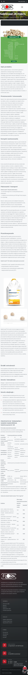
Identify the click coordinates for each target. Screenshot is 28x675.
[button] (22, 7)
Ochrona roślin (6, 603)
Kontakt (4, 637)
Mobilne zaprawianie (7, 619)
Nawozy (4, 605)
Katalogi (5, 635)
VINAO (10, 672)
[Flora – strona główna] (8, 576)
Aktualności (5, 634)
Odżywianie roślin (7, 608)
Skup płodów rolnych (7, 622)
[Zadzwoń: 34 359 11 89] (1, 1)
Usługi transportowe (7, 621)
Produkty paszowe (7, 610)
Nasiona (5, 607)
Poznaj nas (5, 632)
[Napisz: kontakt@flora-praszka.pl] (4, 1)
